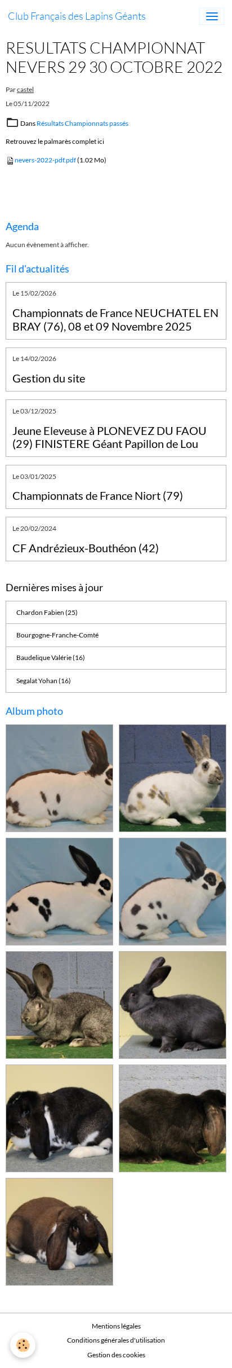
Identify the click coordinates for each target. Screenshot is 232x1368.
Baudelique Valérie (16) (50, 657)
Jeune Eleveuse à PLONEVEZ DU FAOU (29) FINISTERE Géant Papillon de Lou (109, 437)
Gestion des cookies (116, 1355)
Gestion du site (48, 378)
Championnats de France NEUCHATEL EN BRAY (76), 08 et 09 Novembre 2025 (115, 319)
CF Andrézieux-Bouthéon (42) (85, 548)
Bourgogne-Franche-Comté (57, 635)
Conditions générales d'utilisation (116, 1340)
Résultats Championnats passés (82, 123)
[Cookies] (22, 1345)
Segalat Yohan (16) (43, 680)
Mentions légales (116, 1326)
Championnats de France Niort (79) (97, 495)
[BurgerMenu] (211, 16)
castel (25, 89)
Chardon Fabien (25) (47, 612)
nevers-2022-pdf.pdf (45, 160)
